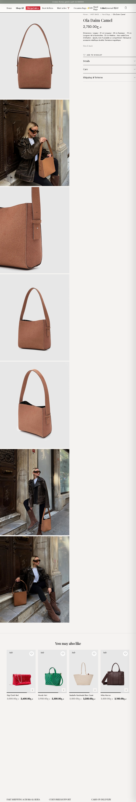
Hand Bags (95, 8)
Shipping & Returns (93, 77)
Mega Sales (33, 8)
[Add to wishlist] (31, 653)
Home (9, 8)
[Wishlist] (115, 8)
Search (103, 8)
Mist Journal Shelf (110, 8)
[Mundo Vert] (52, 671)
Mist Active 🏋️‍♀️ (63, 8)
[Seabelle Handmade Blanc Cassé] (83, 671)
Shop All (20, 8)
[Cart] (125, 8)
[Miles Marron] (115, 671)
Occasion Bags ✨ (81, 8)
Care (85, 69)
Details (86, 61)
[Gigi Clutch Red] (21, 671)
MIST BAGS (94, 14)
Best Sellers (47, 8)
